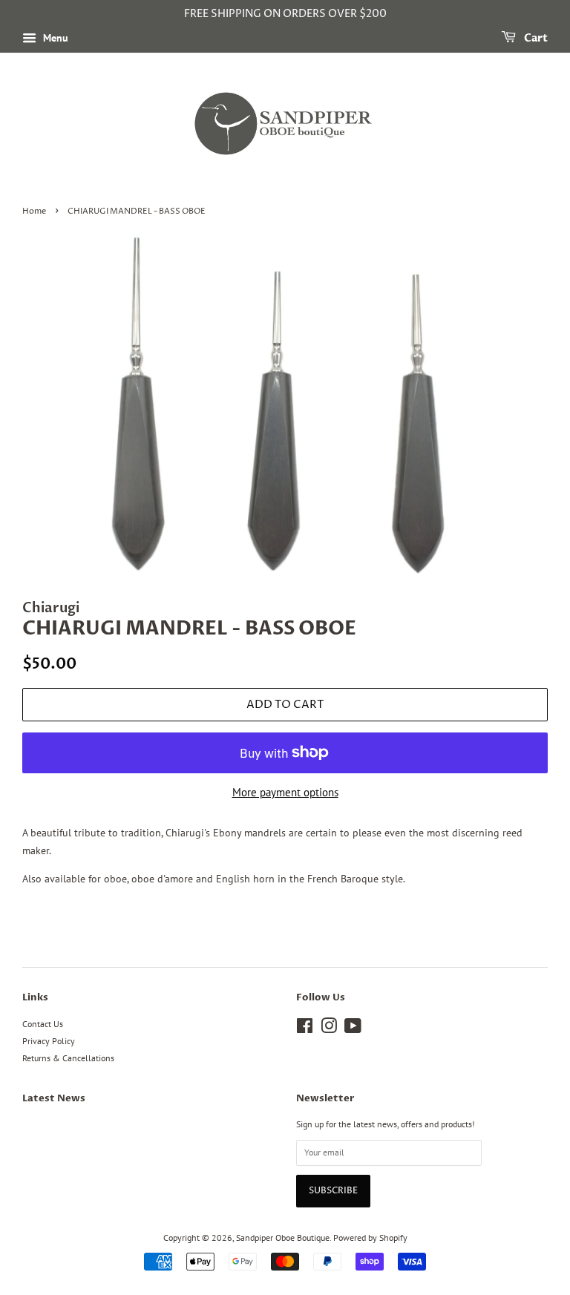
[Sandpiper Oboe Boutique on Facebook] (304, 1029)
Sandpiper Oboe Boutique (283, 1237)
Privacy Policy (48, 1040)
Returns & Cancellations (68, 1057)
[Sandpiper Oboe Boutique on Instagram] (329, 1029)
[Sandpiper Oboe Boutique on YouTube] (352, 1029)
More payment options (285, 792)
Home (34, 211)
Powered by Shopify (370, 1237)
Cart (535, 38)
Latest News (53, 1098)
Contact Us (42, 1023)
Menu (54, 38)
